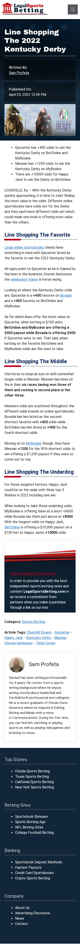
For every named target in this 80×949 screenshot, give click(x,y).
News (19, 918)
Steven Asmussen (18, 643)
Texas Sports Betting (32, 776)
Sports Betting (33, 622)
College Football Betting (34, 832)
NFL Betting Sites (29, 827)
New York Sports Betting (34, 787)
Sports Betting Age (30, 822)
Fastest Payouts (28, 867)
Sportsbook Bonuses (31, 816)
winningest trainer (24, 279)
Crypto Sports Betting (32, 878)
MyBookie (33, 443)
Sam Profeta (19, 73)
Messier (60, 638)
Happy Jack (13, 638)
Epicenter (62, 632)
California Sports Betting (34, 782)
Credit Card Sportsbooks (34, 873)
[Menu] (73, 9)
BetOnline (12, 527)
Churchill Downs (39, 632)
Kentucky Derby (38, 638)
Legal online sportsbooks (24, 247)
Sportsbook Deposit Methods (38, 862)
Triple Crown (45, 643)
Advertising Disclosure (32, 913)
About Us (22, 908)
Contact (21, 924)
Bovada (66, 295)
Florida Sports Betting (32, 771)
